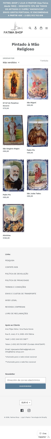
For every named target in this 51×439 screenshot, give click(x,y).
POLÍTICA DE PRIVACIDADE (17, 280)
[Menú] (46, 28)
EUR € (25, 402)
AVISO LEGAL (11, 300)
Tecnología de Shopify (39, 417)
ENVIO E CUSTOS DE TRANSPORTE (20, 294)
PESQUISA (9, 260)
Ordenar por (8, 58)
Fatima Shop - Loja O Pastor (20, 417)
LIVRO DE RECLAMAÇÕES (16, 313)
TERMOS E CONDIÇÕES (15, 287)
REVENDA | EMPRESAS (15, 307)
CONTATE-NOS (11, 267)
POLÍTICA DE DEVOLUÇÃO (16, 274)
